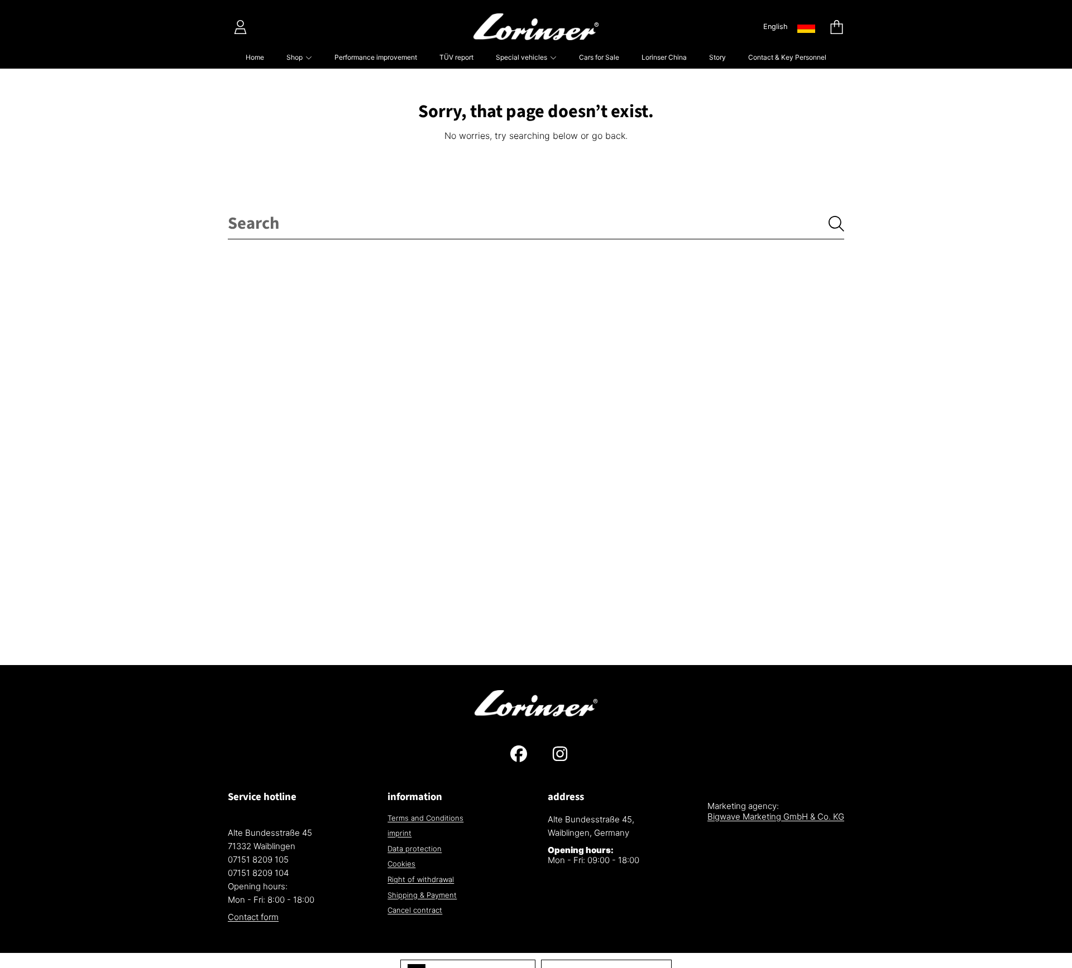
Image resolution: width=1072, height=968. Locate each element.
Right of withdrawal (420, 879)
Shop (295, 57)
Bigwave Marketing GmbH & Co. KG (775, 816)
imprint (399, 833)
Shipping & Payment (422, 894)
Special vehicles (522, 57)
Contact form (253, 917)
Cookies (401, 863)
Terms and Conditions (425, 817)
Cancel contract (414, 910)
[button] (836, 27)
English (775, 26)
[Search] (836, 223)
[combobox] (536, 223)
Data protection (414, 848)
